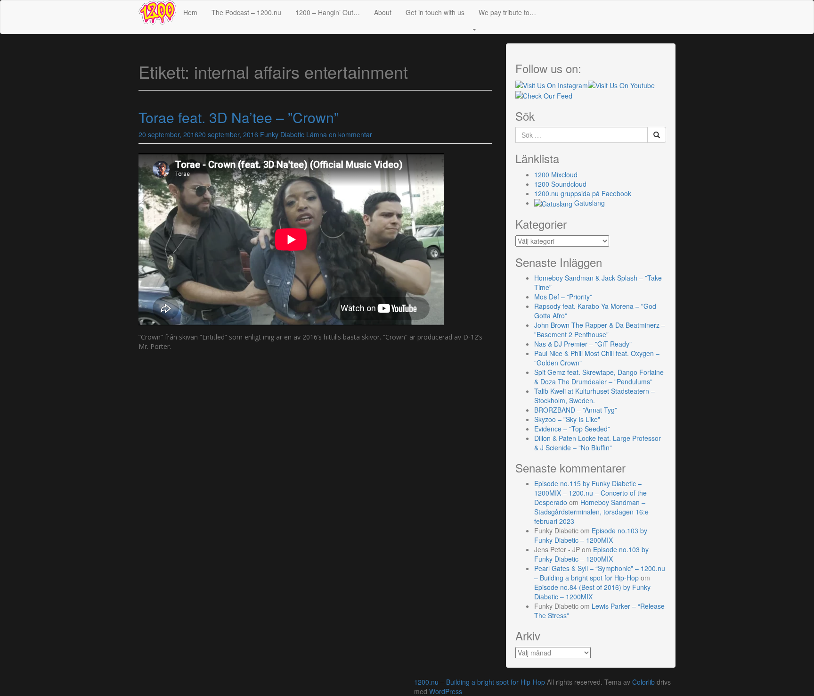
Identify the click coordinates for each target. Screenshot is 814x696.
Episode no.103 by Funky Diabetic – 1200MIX (590, 535)
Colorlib (643, 682)
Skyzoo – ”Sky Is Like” (567, 419)
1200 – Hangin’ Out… (327, 12)
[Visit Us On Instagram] (551, 84)
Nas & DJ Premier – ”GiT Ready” (583, 343)
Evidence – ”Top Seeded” (572, 428)
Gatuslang (588, 202)
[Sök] (656, 135)
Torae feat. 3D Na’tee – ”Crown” (238, 117)
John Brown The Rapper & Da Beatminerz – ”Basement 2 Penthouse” (599, 329)
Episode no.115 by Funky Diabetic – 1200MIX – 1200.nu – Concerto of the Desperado (590, 493)
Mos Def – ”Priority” (563, 296)
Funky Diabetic (282, 134)
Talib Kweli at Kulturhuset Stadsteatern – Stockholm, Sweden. (594, 395)
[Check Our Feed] (543, 94)
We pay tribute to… (507, 12)
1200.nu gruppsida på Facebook (582, 193)
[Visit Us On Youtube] (621, 84)
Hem (190, 12)
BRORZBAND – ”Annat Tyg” (575, 409)
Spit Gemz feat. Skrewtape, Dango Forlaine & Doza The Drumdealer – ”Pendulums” (599, 376)
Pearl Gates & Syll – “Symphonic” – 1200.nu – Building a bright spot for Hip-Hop (599, 572)
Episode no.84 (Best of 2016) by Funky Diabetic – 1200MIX (592, 591)
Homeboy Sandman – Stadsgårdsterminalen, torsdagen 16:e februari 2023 (591, 511)
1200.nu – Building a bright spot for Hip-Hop (479, 682)
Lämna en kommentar (339, 134)
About (382, 12)
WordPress (445, 691)
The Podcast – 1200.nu (246, 12)
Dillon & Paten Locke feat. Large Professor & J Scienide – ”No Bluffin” (597, 442)
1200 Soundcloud (560, 184)
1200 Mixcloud (556, 174)
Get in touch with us (435, 12)
